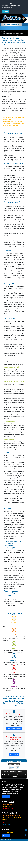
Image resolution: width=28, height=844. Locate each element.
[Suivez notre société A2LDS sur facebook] (26, 832)
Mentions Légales (6, 839)
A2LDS (16, 841)
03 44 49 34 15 (14, 754)
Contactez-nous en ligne (14, 728)
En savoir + (6, 796)
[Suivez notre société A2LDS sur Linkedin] (26, 829)
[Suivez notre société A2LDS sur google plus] (26, 835)
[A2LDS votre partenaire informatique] (14, 17)
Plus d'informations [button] (7, 7)
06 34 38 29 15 (8, 824)
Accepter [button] (5, 11)
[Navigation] (3, 27)
